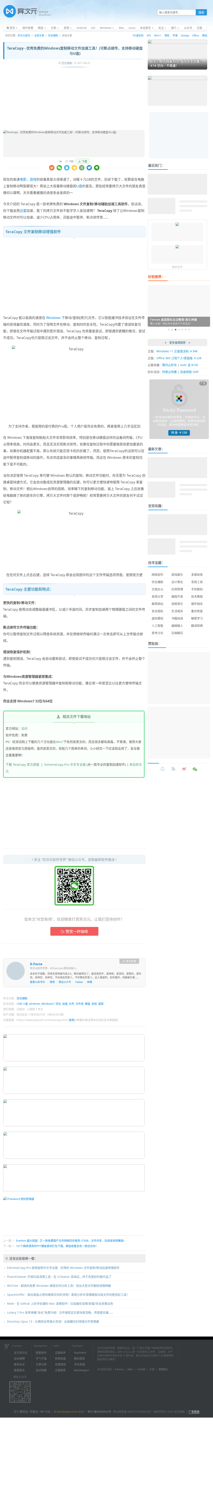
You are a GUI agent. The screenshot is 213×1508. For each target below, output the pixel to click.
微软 (167, 35)
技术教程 (197, 596)
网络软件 (157, 574)
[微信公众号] (195, 769)
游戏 (33, 179)
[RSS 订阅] (173, 769)
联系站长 (19, 1364)
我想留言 (19, 1370)
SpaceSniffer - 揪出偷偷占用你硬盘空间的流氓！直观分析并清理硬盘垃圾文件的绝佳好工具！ (68, 1295)
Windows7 (47, 1003)
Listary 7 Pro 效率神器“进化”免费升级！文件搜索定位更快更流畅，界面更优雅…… (60, 1312)
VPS (149, 35)
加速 (65, 1003)
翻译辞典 (197, 626)
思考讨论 (157, 633)
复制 (71, 1020)
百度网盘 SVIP (189, 372)
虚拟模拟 (157, 618)
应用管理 (177, 589)
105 (71, 161)
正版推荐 (60, 1370)
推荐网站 (157, 604)
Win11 (157, 35)
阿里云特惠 (169, 372)
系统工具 (197, 582)
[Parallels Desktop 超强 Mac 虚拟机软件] (177, 247)
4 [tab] (179, 329)
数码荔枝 (79, 1358)
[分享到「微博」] (51, 167)
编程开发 (177, 596)
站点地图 (41, 1370)
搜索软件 (41, 1352)
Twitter (79, 982)
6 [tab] (185, 329)
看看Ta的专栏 (37, 982)
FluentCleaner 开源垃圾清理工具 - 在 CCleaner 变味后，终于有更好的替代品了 (59, 1277)
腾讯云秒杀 (169, 365)
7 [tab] (189, 329)
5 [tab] (182, 329)
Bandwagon (81, 1370)
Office (195, 35)
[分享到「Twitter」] (89, 167)
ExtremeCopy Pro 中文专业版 (65, 764)
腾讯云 (24, 1411)
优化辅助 (53, 35)
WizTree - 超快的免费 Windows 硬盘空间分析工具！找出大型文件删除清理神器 (59, 1286)
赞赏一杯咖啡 (77, 931)
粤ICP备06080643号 (99, 1411)
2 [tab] (172, 329)
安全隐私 (157, 611)
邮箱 (89, 982)
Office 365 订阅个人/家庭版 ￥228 (178, 358)
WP (42, 1411)
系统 (94, 1003)
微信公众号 (65, 982)
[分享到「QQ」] (66, 167)
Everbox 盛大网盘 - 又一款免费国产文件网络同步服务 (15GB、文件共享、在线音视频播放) (70, 1240)
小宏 (152, 1369)
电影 (23, 179)
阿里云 (34, 1411)
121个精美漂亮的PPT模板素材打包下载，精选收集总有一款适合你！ (57, 1246)
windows (34, 1003)
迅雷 (23, 210)
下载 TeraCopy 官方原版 (22, 764)
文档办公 (157, 589)
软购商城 (60, 1358)
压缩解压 (177, 633)
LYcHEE (141, 1369)
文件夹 (80, 1003)
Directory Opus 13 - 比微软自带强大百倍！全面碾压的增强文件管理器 (53, 1321)
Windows (53, 317)
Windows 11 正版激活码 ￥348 (176, 351)
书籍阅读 (177, 618)
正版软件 (60, 1352)
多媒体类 (197, 574)
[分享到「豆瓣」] (81, 167)
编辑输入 (177, 626)
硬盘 (87, 1003)
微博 (52, 982)
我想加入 (163, 1369)
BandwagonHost (67, 1411)
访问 (24, 728)
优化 (58, 1003)
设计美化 (177, 582)
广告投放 (194, 1411)
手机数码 (197, 589)
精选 (204, 35)
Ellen (130, 1369)
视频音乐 (177, 604)
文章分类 (41, 1364)
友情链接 (60, 1364)
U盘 (79, 186)
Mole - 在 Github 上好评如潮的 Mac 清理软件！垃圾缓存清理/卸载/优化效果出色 (60, 1303)
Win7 (59, 742)
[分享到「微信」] (59, 167)
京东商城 (79, 1364)
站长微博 (19, 1358)
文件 (71, 1003)
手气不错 (41, 1358)
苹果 (175, 35)
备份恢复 (197, 611)
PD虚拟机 (138, 35)
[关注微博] (184, 769)
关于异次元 (20, 1352)
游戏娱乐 (177, 574)
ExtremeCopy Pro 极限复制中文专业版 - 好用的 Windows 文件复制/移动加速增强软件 (63, 1268)
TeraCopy (28, 204)
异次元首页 (24, 35)
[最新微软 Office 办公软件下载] (177, 225)
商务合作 (177, 267)
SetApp (185, 35)
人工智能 (157, 626)
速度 (101, 1003)
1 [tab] (169, 329)
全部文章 (39, 35)
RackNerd (80, 1352)
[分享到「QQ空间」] (74, 167)
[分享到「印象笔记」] (96, 167)
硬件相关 (197, 604)
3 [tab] (175, 329)
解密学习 (197, 618)
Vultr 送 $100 (189, 365)
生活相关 (177, 611)
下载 (84, 161)
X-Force (36, 964)
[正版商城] (162, 769)
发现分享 (157, 596)
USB (19, 1003)
